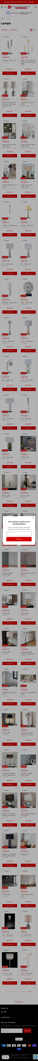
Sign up (19, 539)
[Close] (33, 518)
